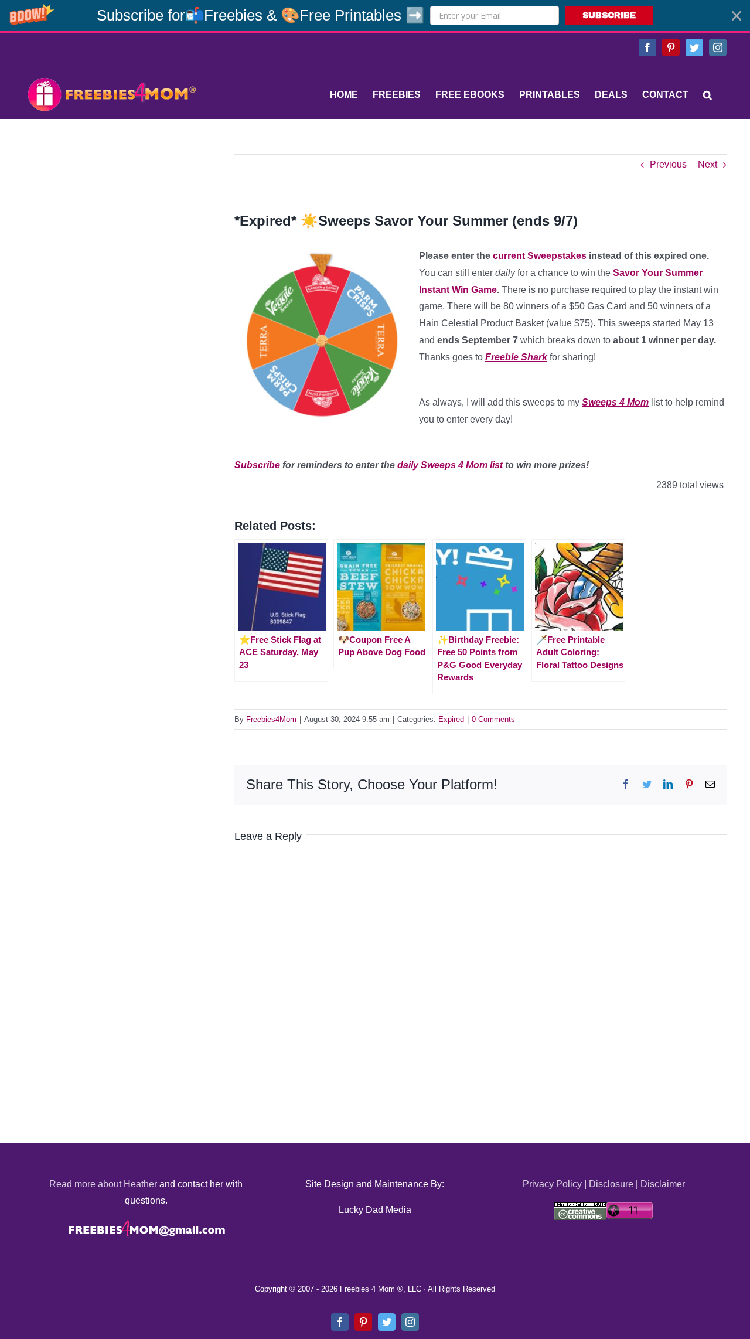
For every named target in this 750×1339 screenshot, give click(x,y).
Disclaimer (662, 1184)
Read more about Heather (103, 1184)
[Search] (707, 94)
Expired (451, 719)
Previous (668, 164)
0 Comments (493, 719)
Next (707, 164)
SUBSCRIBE (609, 15)
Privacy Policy (552, 1184)
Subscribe (257, 465)
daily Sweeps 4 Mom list (450, 465)
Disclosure (611, 1184)
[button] (375, 15)
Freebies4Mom (271, 719)
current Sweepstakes (539, 256)
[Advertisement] (111, 227)
